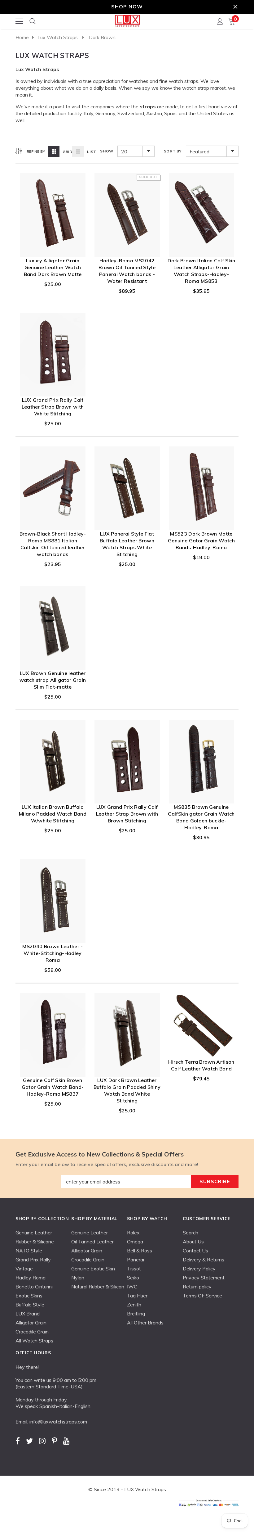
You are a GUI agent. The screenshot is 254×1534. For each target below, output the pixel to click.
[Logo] (127, 20)
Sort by (173, 151)
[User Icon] (220, 21)
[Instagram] (42, 1440)
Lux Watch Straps (57, 37)
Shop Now (127, 6)
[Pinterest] (54, 1440)
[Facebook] (17, 1440)
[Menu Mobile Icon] (19, 21)
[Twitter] (29, 1440)
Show (106, 151)
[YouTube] (66, 1440)
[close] (235, 7)
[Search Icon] (32, 21)
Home (22, 37)
